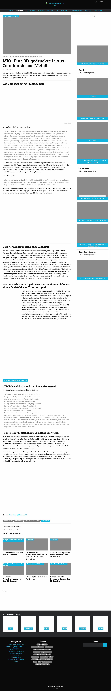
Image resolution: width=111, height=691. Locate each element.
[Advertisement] (92, 30)
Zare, (11, 515)
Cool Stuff (88, 10)
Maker (38, 644)
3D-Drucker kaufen (76, 10)
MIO (25, 515)
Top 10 (11, 10)
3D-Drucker (31, 10)
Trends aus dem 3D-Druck (16, 644)
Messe (35, 662)
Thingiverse (35, 659)
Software (50, 10)
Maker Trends (20, 10)
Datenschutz (59, 686)
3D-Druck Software (16, 650)
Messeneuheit (43, 657)
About (96, 2)
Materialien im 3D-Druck (16, 652)
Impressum (101, 2)
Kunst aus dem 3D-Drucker (40, 654)
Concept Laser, (18, 515)
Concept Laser (45, 520)
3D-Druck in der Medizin (38, 647)
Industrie (64, 10)
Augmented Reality (46, 652)
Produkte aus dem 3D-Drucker (32, 520)
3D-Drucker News (15, 657)
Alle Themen (98, 10)
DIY (50, 654)
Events (16, 661)
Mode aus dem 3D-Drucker (46, 659)
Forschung (44, 644)
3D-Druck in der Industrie (16, 659)
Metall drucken (19, 520)
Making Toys (36, 652)
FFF (39, 662)
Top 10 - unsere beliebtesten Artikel (42, 649)
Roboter (51, 657)
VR (57, 10)
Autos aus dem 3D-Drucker (42, 664)
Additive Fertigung (8, 520)
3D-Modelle (41, 10)
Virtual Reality (35, 657)
